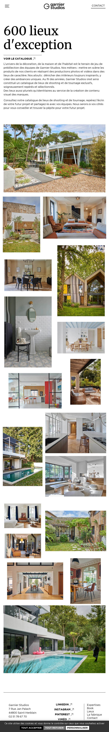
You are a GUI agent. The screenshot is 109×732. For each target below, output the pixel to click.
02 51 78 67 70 (18, 716)
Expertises (93, 705)
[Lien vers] (7, 6)
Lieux (90, 711)
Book (90, 708)
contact (98, 6)
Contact (92, 718)
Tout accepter (31, 727)
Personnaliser (77, 727)
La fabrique (94, 715)
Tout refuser (54, 727)
